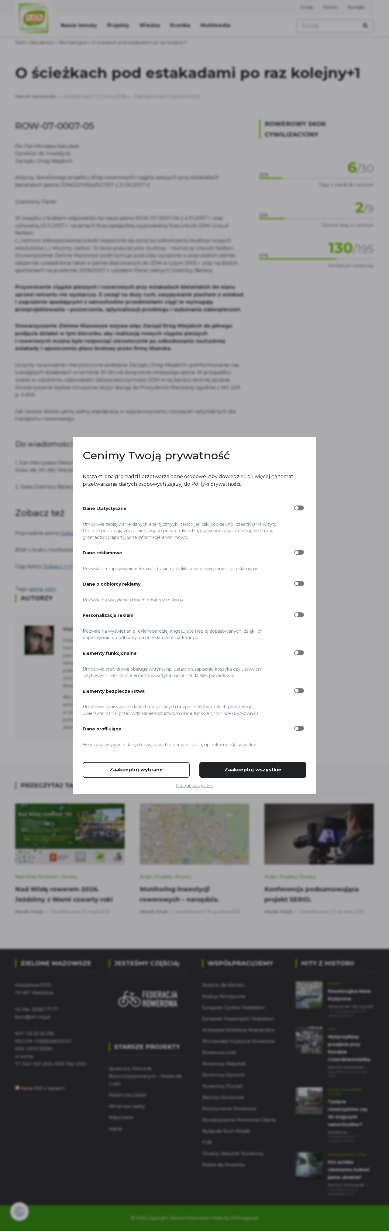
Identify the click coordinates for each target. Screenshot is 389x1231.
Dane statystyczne (105, 508)
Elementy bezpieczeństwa (114, 691)
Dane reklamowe (102, 553)
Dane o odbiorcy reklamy (111, 584)
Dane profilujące (102, 729)
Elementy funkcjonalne (110, 653)
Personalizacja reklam (108, 615)
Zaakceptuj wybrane (136, 770)
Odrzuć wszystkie (194, 785)
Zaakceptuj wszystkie (252, 770)
